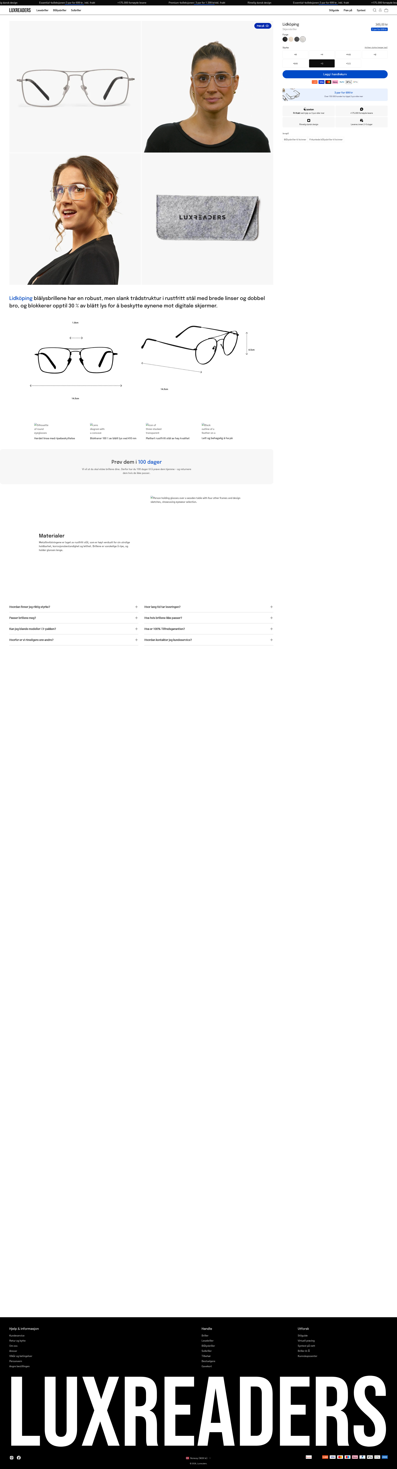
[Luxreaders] (20, 10)
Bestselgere (208, 1361)
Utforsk (303, 1328)
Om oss (13, 1345)
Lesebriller (208, 1340)
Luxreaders (202, 1463)
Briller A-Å (304, 1351)
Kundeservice (17, 1335)
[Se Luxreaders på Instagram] (11, 1457)
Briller (205, 1335)
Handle (207, 1328)
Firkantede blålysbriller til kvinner (326, 139)
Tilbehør (206, 1356)
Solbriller (207, 1351)
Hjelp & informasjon (24, 1328)
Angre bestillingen (19, 1366)
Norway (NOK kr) (198, 1458)
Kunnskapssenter (307, 1356)
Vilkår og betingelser (20, 1356)
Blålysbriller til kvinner (295, 139)
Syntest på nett (306, 1345)
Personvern (15, 1361)
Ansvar (13, 1351)
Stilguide (303, 1335)
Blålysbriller (208, 1345)
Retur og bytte (17, 1340)
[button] (375, 10)
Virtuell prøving (306, 1340)
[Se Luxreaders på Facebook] (18, 1457)
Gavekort (207, 1366)
